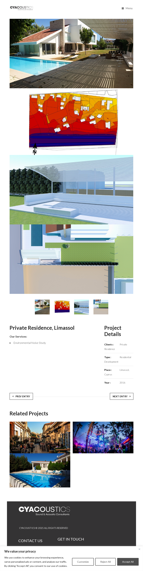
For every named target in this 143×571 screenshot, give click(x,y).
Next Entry (120, 396)
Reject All (105, 561)
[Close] (139, 549)
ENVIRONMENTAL (23, 356)
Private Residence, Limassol (40, 470)
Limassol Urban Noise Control (40, 437)
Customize (83, 561)
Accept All (128, 561)
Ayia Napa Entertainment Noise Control (103, 437)
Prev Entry (23, 396)
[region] (71, 558)
